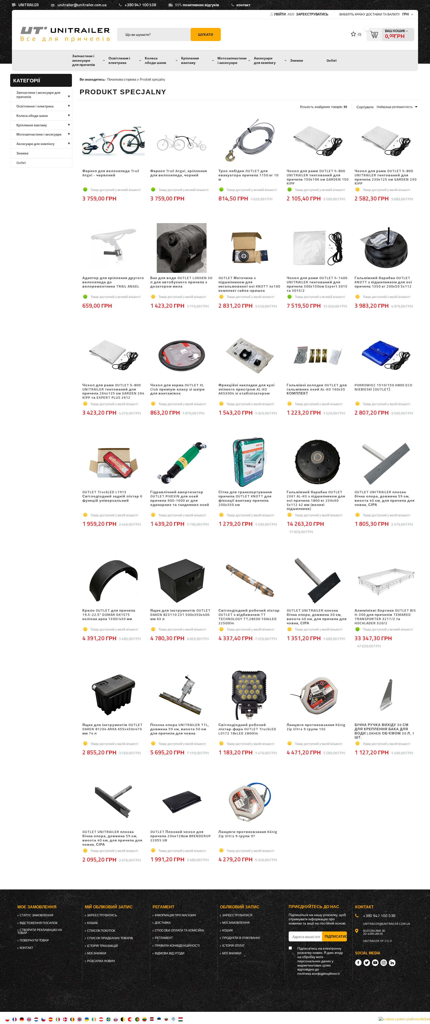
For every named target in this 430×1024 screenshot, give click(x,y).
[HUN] (180, 1019)
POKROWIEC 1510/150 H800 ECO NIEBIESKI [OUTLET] (383, 387)
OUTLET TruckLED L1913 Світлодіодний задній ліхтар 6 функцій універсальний (112, 496)
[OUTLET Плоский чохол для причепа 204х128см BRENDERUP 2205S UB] (181, 802)
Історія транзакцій (102, 945)
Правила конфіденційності (177, 945)
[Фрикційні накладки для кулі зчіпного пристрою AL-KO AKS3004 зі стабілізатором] (249, 356)
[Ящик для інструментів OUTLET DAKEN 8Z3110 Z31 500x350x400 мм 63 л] (181, 581)
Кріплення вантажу (190, 60)
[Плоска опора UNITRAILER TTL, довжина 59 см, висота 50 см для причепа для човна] (181, 695)
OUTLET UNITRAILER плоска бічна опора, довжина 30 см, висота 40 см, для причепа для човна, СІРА (317, 616)
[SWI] (130, 1019)
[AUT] (101, 1019)
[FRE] (14, 1019)
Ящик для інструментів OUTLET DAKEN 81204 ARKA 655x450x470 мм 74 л (112, 729)
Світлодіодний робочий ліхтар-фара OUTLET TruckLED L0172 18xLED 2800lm (247, 729)
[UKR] (86, 1019)
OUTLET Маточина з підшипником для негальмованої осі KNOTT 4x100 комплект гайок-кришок (249, 284)
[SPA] (50, 1019)
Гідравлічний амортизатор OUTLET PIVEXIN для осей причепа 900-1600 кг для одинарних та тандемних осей (179, 498)
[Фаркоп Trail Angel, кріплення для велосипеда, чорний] (181, 141)
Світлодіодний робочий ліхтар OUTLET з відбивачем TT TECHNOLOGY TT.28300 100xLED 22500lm (249, 616)
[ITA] (57, 1019)
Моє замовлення (36, 907)
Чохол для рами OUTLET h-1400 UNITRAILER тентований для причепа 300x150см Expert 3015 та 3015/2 (317, 284)
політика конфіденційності (318, 974)
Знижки (296, 60)
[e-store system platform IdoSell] (404, 1019)
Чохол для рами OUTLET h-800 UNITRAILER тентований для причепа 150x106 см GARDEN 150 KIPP (318, 177)
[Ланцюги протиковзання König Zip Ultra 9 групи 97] (249, 802)
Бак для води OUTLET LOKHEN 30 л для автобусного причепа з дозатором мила (181, 282)
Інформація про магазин (175, 915)
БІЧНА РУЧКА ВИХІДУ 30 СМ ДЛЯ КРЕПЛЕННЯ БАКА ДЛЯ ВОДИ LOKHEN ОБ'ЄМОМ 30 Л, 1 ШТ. (384, 731)
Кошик (92, 923)
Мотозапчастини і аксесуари (232, 60)
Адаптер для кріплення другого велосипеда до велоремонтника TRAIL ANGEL (113, 282)
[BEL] (122, 1019)
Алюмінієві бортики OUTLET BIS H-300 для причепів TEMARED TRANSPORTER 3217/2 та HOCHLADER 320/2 (385, 616)
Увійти (280, 14)
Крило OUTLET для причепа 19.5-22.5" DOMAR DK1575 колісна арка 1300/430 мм (108, 614)
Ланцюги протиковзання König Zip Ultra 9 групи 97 (247, 834)
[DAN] (65, 1019)
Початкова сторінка (121, 79)
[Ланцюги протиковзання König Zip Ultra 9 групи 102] (318, 695)
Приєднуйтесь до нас (314, 906)
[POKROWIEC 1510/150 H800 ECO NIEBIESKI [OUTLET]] (386, 356)
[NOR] (79, 1019)
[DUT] (36, 1019)
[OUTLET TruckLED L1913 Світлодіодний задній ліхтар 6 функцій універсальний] (113, 463)
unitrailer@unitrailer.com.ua (82, 5)
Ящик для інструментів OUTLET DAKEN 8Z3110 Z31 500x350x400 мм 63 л (180, 614)
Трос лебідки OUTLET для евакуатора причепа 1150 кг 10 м (248, 175)
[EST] (158, 1019)
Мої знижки (96, 953)
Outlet (331, 60)
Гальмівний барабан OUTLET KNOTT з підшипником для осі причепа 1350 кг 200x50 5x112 (383, 282)
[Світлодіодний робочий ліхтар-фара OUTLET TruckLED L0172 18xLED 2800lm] (249, 695)
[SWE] (108, 1019)
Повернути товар (34, 940)
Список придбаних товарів (110, 938)
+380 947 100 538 (140, 5)
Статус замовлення (36, 915)
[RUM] (72, 1019)
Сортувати (365, 107)
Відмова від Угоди (169, 953)
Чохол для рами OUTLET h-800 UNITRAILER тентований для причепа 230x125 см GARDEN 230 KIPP (386, 177)
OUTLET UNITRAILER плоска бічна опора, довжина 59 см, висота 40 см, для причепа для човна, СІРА (385, 498)
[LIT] (144, 1019)
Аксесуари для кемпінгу (265, 60)
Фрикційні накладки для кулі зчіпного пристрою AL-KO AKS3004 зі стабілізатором (246, 389)
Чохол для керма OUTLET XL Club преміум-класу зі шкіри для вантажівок (177, 389)
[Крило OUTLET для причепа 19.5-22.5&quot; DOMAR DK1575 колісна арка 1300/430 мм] (113, 581)
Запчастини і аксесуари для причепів (83, 60)
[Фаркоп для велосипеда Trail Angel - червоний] (113, 141)
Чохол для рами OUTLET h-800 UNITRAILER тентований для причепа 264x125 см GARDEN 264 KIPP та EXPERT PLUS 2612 (113, 391)
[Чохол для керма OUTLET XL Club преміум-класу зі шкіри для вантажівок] (181, 356)
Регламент (164, 937)
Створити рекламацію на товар (39, 931)
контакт (243, 5)
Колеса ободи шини (155, 60)
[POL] (7, 1019)
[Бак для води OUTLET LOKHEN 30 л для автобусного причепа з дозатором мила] (181, 248)
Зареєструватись (312, 14)
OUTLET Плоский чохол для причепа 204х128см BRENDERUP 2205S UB (180, 836)
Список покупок (101, 930)
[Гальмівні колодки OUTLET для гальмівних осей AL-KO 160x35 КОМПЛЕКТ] (318, 356)
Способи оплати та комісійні (179, 930)
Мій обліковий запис (109, 907)
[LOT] (151, 1019)
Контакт (26, 947)
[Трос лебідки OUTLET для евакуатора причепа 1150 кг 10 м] (249, 141)
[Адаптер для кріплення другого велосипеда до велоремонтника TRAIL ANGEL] (113, 248)
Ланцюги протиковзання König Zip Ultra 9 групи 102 (316, 727)
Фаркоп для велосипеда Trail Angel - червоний (110, 173)
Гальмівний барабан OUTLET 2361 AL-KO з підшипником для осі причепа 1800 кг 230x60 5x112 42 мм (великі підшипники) (316, 500)
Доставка (163, 922)
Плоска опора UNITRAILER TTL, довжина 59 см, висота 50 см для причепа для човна (179, 729)
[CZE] (43, 1019)
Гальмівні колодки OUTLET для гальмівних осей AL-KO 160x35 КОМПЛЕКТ (317, 389)
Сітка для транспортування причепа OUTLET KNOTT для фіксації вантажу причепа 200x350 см (245, 498)
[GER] (21, 1019)
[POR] (137, 1019)
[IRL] (94, 1019)
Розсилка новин (101, 961)
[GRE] (173, 1019)
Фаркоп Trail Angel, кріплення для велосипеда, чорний (178, 173)
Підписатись (336, 936)
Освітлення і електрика (119, 60)
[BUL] (166, 1019)
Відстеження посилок (38, 923)
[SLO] (115, 1019)
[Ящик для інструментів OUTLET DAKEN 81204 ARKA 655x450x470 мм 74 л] (113, 695)
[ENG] (29, 1019)
